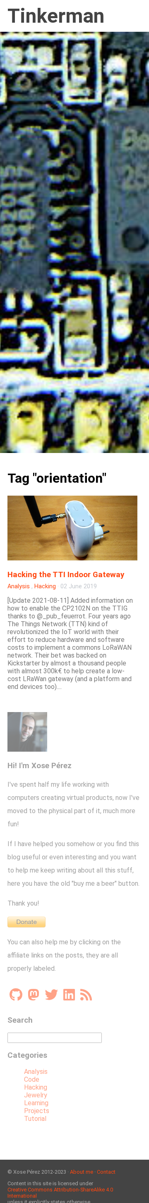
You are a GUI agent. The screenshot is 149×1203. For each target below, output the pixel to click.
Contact (106, 1172)
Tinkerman (55, 16)
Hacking (45, 586)
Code (31, 1079)
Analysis (18, 586)
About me (81, 1172)
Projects (36, 1111)
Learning (36, 1103)
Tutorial (35, 1119)
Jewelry (35, 1095)
